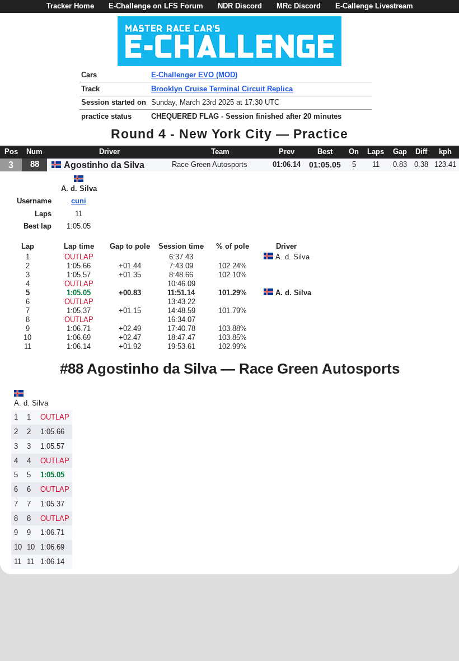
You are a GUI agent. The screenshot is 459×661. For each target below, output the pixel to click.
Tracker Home (70, 6)
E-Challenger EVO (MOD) (194, 75)
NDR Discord (240, 6)
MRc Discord (299, 6)
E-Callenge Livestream (374, 6)
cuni (78, 201)
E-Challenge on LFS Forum (156, 6)
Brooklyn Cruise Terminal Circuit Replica (222, 89)
